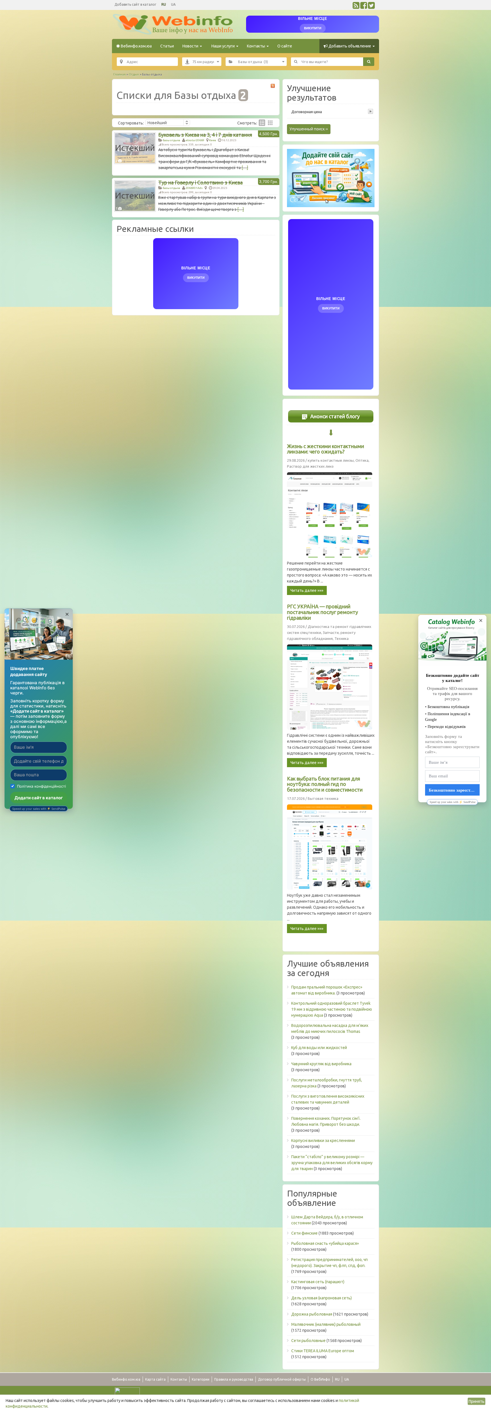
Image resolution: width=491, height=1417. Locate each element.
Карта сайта (155, 1379)
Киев (212, 140)
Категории (200, 1379)
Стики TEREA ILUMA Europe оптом (322, 1351)
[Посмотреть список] (262, 122)
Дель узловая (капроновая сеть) (321, 1298)
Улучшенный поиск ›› (309, 129)
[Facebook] (363, 7)
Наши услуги (223, 46)
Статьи (167, 46)
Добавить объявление (350, 46)
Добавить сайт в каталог (135, 4)
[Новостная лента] (356, 7)
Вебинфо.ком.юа (136, 46)
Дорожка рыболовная (311, 1314)
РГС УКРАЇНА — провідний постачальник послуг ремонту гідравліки (322, 612)
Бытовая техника (323, 798)
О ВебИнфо (320, 1379)
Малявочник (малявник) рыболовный (326, 1324)
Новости (190, 46)
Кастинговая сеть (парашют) (317, 1281)
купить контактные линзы (331, 460)
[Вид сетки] (270, 122)
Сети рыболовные (308, 1340)
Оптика (362, 460)
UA (173, 4)
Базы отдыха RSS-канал (273, 86)
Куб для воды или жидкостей (319, 1047)
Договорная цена (306, 112)
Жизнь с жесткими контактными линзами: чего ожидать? (325, 449)
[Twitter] (371, 7)
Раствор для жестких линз (310, 466)
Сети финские (304, 1233)
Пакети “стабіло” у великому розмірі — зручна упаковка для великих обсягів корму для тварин (332, 1162)
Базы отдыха (171, 140)
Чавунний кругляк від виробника (321, 1064)
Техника (341, 638)
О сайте (284, 46)
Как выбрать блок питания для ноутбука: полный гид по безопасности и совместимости (325, 784)
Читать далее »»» (306, 590)
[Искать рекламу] (368, 61)
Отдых (134, 74)
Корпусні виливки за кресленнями (323, 1140)
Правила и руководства (233, 1379)
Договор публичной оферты (282, 1379)
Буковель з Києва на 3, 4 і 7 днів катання (205, 135)
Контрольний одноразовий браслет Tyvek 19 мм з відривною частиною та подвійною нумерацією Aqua (331, 1009)
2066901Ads (194, 188)
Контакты (256, 46)
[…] (245, 167)
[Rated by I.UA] (127, 1391)
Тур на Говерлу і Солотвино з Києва (200, 182)
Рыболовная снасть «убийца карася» (325, 1243)
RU (163, 4)
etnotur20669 (195, 140)
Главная (119, 74)
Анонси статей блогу (334, 416)
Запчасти (331, 632)
